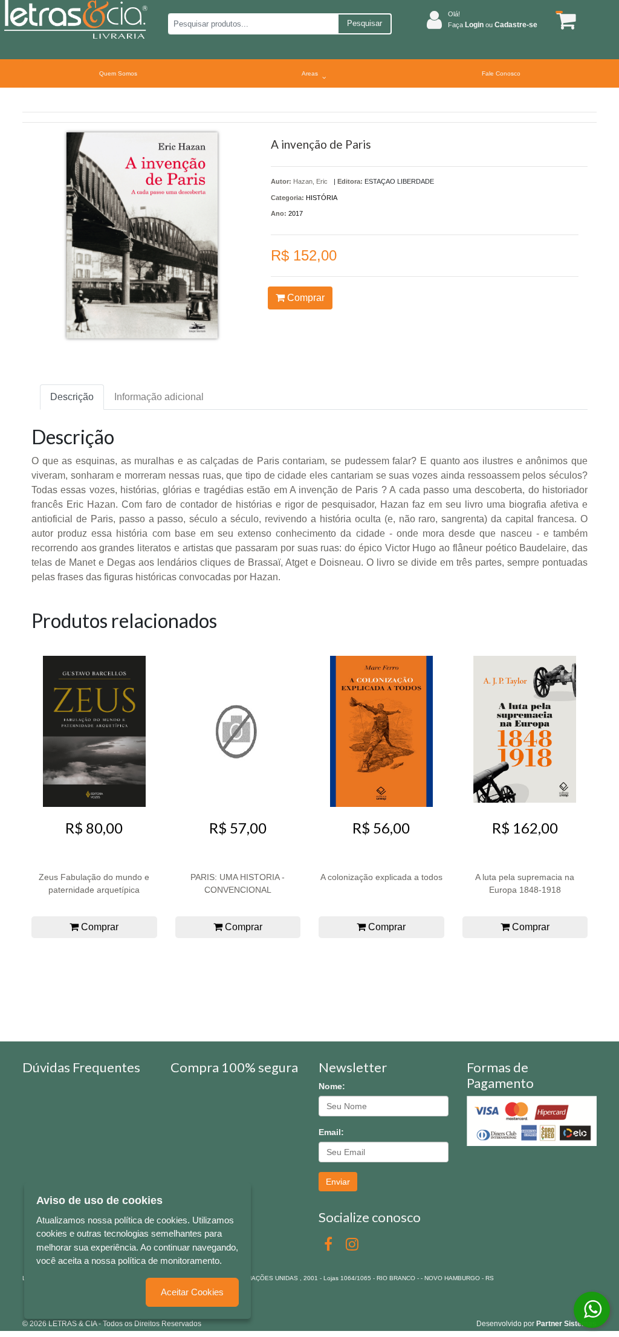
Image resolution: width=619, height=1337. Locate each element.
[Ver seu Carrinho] (563, 20)
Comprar (305, 298)
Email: (331, 1132)
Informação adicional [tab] (159, 397)
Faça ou (492, 24)
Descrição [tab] (72, 397)
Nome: (332, 1086)
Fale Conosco (501, 73)
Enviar (338, 1181)
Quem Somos (118, 73)
